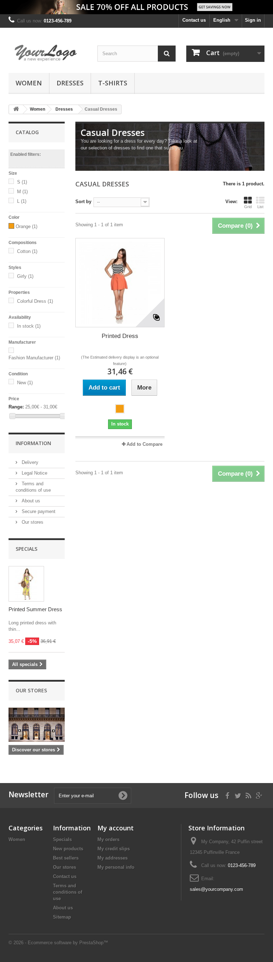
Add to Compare (144, 444)
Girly (25, 276)
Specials (26, 548)
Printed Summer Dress (35, 609)
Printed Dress (120, 336)
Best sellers (66, 858)
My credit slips (113, 848)
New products (68, 848)
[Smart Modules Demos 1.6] (48, 53)
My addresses (112, 858)
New (25, 382)
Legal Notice (33, 473)
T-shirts (112, 83)
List (260, 207)
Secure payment (37, 511)
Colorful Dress (35, 301)
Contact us (194, 20)
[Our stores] (37, 725)
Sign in (253, 20)
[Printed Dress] (120, 283)
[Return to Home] (16, 109)
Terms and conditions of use (67, 892)
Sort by (83, 201)
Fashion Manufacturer (34, 357)
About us (30, 500)
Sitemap (62, 917)
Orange (26, 226)
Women (29, 83)
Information (33, 443)
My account (115, 828)
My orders (108, 839)
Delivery (29, 462)
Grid (248, 207)
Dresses (70, 83)
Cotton (27, 251)
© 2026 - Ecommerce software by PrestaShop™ (58, 942)
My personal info (115, 867)
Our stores (31, 522)
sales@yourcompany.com (216, 889)
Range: (16, 406)
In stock (29, 326)
